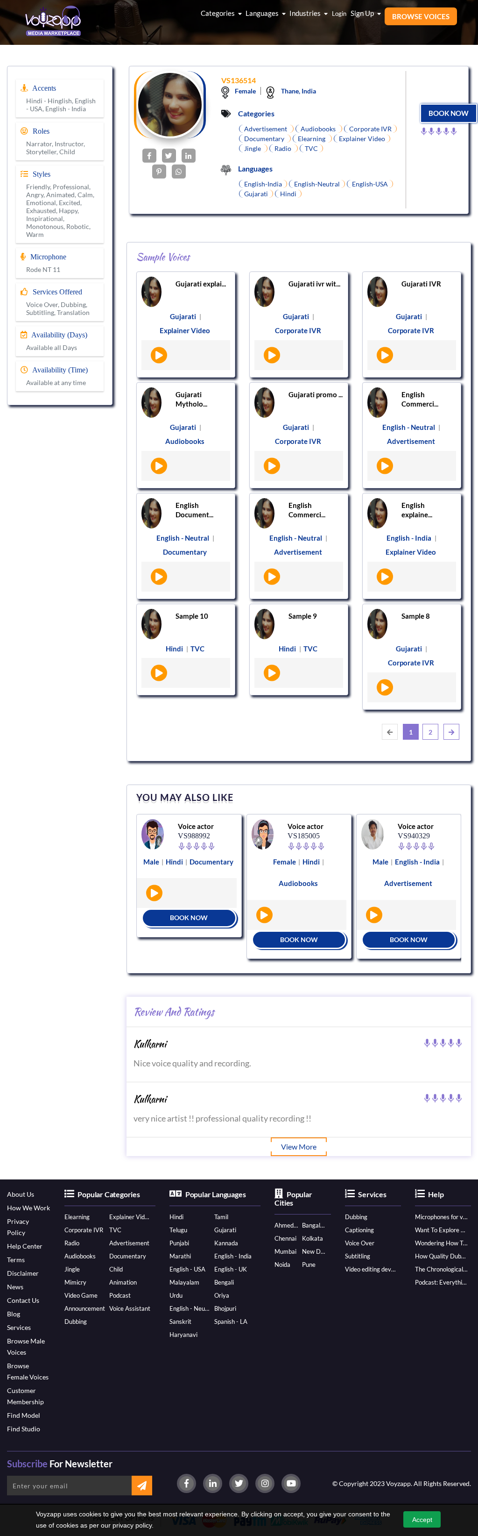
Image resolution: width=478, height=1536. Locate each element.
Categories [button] (218, 13)
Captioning (359, 1230)
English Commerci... (419, 399)
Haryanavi (183, 1334)
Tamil (221, 1217)
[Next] (451, 732)
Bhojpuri (225, 1308)
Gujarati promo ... (315, 394)
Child (116, 1269)
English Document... (194, 510)
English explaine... (416, 510)
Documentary (127, 1256)
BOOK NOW (449, 113)
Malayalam (184, 1282)
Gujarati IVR (421, 283)
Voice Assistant (129, 1308)
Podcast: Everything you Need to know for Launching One (441, 1282)
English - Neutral (190, 1308)
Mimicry (75, 1282)
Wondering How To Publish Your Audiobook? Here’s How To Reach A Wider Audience (441, 1243)
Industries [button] (305, 13)
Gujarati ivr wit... (314, 283)
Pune (309, 1264)
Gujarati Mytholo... (191, 399)
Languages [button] (263, 13)
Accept (422, 1519)
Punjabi (179, 1243)
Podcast (120, 1295)
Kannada (226, 1243)
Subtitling (357, 1256)
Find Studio (23, 1429)
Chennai (285, 1238)
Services (19, 1327)
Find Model (23, 1415)
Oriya (221, 1295)
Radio (71, 1243)
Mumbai (285, 1251)
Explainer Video (130, 1217)
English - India (233, 1256)
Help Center (24, 1246)
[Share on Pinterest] (159, 171)
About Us (20, 1194)
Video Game (81, 1295)
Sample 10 (192, 616)
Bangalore (314, 1225)
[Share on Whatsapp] (179, 171)
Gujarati (225, 1230)
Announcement (84, 1308)
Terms (16, 1260)
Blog (13, 1314)
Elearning (77, 1217)
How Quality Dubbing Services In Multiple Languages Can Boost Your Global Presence (441, 1256)
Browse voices (421, 16)
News (15, 1287)
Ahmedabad (286, 1225)
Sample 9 (302, 616)
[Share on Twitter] (169, 156)
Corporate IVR (83, 1230)
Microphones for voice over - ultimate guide (441, 1217)
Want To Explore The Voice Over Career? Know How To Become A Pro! (441, 1230)
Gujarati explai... (201, 283)
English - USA (187, 1269)
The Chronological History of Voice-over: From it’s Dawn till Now (441, 1269)
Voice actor (196, 826)
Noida (282, 1264)
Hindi (176, 1217)
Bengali (224, 1282)
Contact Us (23, 1300)
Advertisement (129, 1243)
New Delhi (314, 1251)
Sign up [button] (363, 13)
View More (298, 1146)
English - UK (230, 1269)
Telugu (178, 1230)
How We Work (28, 1208)
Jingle (72, 1269)
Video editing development (371, 1269)
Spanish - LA (230, 1321)
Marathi (180, 1256)
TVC (115, 1230)
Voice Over (359, 1243)
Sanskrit (180, 1321)
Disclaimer (23, 1273)
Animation (123, 1282)
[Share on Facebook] (149, 156)
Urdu (176, 1295)
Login (339, 13)
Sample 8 (415, 616)
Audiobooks (80, 1256)
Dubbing (75, 1321)
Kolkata (312, 1238)
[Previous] (390, 732)
